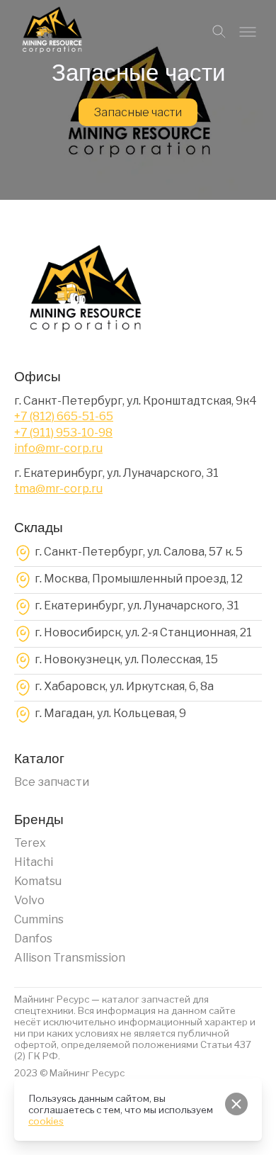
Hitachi (33, 862)
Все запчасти (51, 782)
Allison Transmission (69, 957)
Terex (30, 843)
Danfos (33, 938)
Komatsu (38, 881)
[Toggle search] (219, 32)
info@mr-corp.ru (58, 448)
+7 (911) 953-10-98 (63, 432)
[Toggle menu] (248, 32)
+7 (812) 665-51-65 (63, 416)
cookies (46, 1121)
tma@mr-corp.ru (58, 488)
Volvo (29, 900)
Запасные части (138, 112)
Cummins (39, 919)
